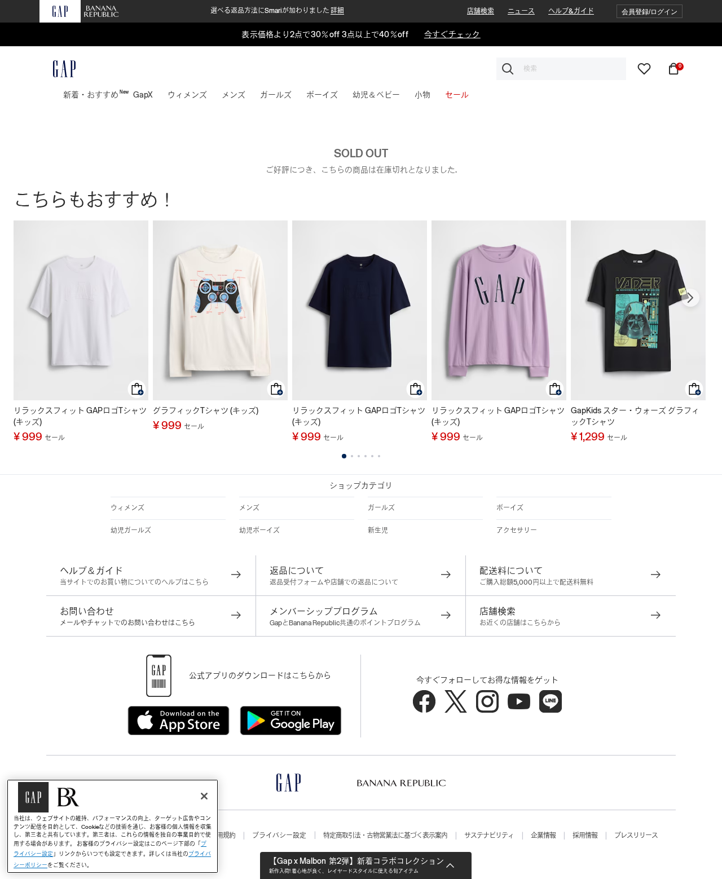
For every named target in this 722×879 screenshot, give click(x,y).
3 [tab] (359, 456)
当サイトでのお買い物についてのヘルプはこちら (134, 582)
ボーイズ (509, 508)
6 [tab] (379, 456)
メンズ (249, 508)
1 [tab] (344, 456)
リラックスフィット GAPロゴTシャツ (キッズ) (80, 416)
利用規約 (222, 836)
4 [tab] (365, 456)
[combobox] (561, 69)
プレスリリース (636, 836)
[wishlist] (644, 68)
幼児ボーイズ (259, 531)
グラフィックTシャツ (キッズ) (205, 410)
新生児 (378, 531)
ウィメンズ (127, 508)
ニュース (521, 11)
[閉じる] (204, 796)
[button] (649, 11)
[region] (112, 826)
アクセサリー (516, 531)
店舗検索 (480, 11)
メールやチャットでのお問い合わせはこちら (127, 623)
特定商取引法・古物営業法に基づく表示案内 (385, 836)
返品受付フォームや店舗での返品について (334, 582)
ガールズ (381, 508)
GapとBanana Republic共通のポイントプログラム (345, 623)
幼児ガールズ (131, 531)
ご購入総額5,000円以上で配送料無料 (536, 582)
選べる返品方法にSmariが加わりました (277, 11)
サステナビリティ (489, 836)
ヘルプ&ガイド (571, 11)
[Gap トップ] (57, 68)
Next (690, 298)
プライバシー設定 (279, 836)
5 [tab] (372, 456)
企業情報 (543, 836)
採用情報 (585, 836)
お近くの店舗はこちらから (520, 623)
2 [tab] (352, 456)
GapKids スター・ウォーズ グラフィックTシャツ (635, 416)
